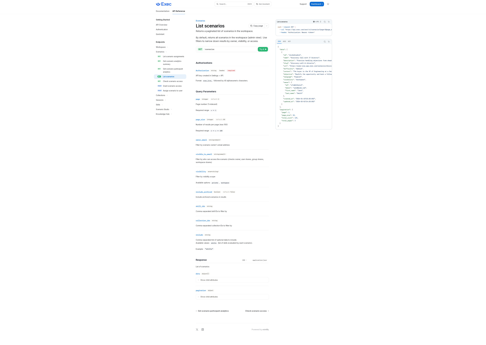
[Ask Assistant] (328, 21)
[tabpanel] (304, 86)
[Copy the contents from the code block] (324, 21)
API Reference (179, 11)
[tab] (279, 41)
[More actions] (267, 26)
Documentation (162, 11)
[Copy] (254, 49)
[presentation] (304, 86)
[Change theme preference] (328, 4)
